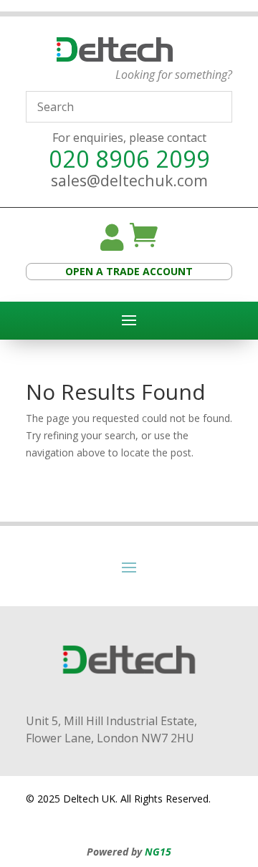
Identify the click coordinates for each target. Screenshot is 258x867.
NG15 (158, 851)
